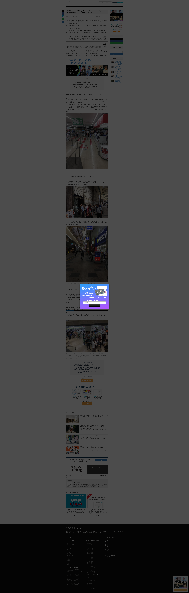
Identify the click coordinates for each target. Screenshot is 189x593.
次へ (94, 305)
